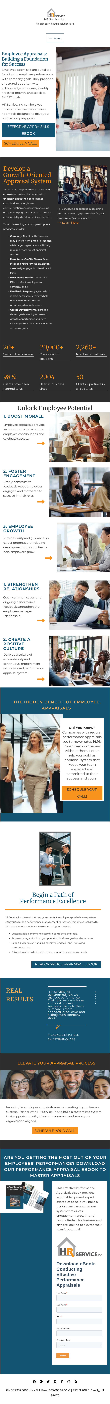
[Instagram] (68, 1382)
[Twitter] (48, 1382)
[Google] (41, 1382)
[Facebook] (34, 1382)
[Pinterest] (62, 1382)
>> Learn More (68, 222)
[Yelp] (75, 1382)
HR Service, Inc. (55, 19)
